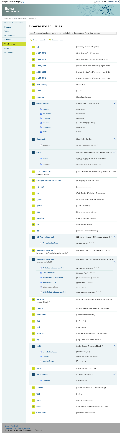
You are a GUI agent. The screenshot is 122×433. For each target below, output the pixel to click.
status (45, 132)
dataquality (41, 139)
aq (37, 47)
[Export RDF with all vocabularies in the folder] (114, 103)
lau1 (38, 321)
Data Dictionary (22, 18)
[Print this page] (102, 1)
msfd (38, 346)
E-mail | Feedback (11, 426)
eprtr (38, 153)
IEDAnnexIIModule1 (45, 237)
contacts (46, 109)
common (40, 97)
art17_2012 (41, 72)
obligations (47, 127)
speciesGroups (48, 361)
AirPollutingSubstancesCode (53, 268)
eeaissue (46, 123)
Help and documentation (13, 23)
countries (46, 380)
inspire (39, 308)
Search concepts (57, 40)
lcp (37, 340)
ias (37, 224)
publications (42, 374)
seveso (39, 388)
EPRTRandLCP (43, 172)
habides (40, 218)
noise (38, 368)
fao (37, 193)
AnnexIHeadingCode (50, 243)
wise (38, 406)
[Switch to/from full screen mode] (105, 1)
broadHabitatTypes (50, 352)
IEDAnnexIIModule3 (45, 250)
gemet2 (39, 206)
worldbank (41, 413)
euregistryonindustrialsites (48, 181)
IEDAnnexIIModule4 (45, 259)
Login (98, 1)
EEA (14, 1)
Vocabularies (9, 44)
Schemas (7, 40)
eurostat (40, 187)
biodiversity (41, 85)
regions (46, 356)
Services (7, 48)
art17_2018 (41, 78)
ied (37, 231)
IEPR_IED (40, 300)
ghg (38, 212)
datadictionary (42, 103)
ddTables (46, 118)
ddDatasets (47, 114)
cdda (38, 91)
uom (38, 400)
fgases (39, 199)
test (38, 394)
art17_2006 (41, 66)
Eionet (14, 18)
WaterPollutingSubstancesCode (54, 292)
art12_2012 (41, 53)
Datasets (7, 27)
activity (45, 158)
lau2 (38, 327)
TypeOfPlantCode (49, 282)
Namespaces (9, 52)
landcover (41, 315)
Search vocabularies (39, 40)
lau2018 (39, 333)
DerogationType (49, 273)
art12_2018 (41, 59)
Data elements (9, 35)
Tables (6, 31)
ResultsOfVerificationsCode (53, 277)
